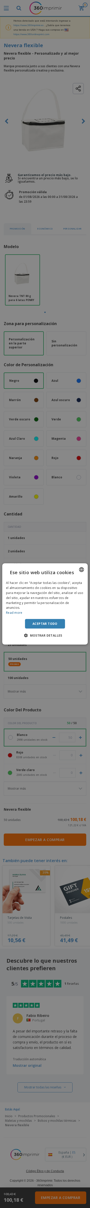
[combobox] (81, 569)
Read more (14, 613)
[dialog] (45, 604)
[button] (45, 635)
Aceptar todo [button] (45, 624)
